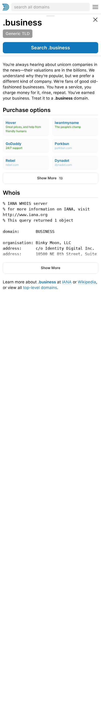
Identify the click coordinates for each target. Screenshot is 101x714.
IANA (67, 282)
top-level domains (40, 287)
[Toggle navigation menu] (95, 7)
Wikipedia (87, 282)
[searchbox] (50, 7)
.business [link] (22, 22)
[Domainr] (5, 7)
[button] (50, 47)
